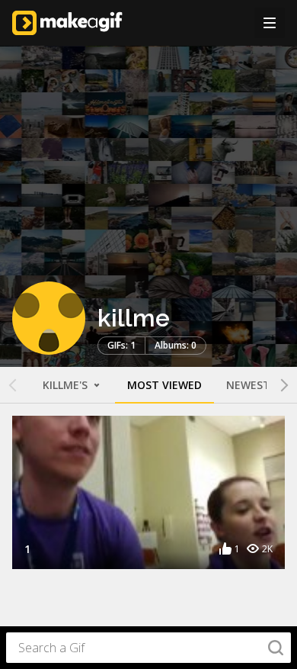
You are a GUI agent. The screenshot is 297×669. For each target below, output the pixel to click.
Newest (248, 385)
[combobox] (148, 647)
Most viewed (164, 385)
